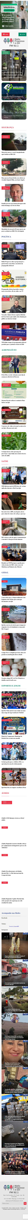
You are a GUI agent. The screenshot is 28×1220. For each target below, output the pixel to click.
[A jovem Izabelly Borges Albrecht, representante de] (15, 945)
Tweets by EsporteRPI (14, 926)
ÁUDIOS (4, 801)
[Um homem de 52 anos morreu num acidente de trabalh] (15, 1026)
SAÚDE (4, 471)
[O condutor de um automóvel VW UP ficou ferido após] (15, 999)
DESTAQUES (5, 52)
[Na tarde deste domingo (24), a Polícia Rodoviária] (15, 1107)
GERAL (4, 187)
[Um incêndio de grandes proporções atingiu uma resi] (15, 1080)
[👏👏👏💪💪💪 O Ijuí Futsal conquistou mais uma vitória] (15, 1161)
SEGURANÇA (5, 53)
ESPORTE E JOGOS (6, 694)
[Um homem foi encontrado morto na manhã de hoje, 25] (15, 972)
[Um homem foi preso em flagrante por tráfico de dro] (15, 1134)
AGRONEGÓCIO (6, 358)
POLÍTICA (5, 246)
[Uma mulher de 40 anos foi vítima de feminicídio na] (15, 1053)
